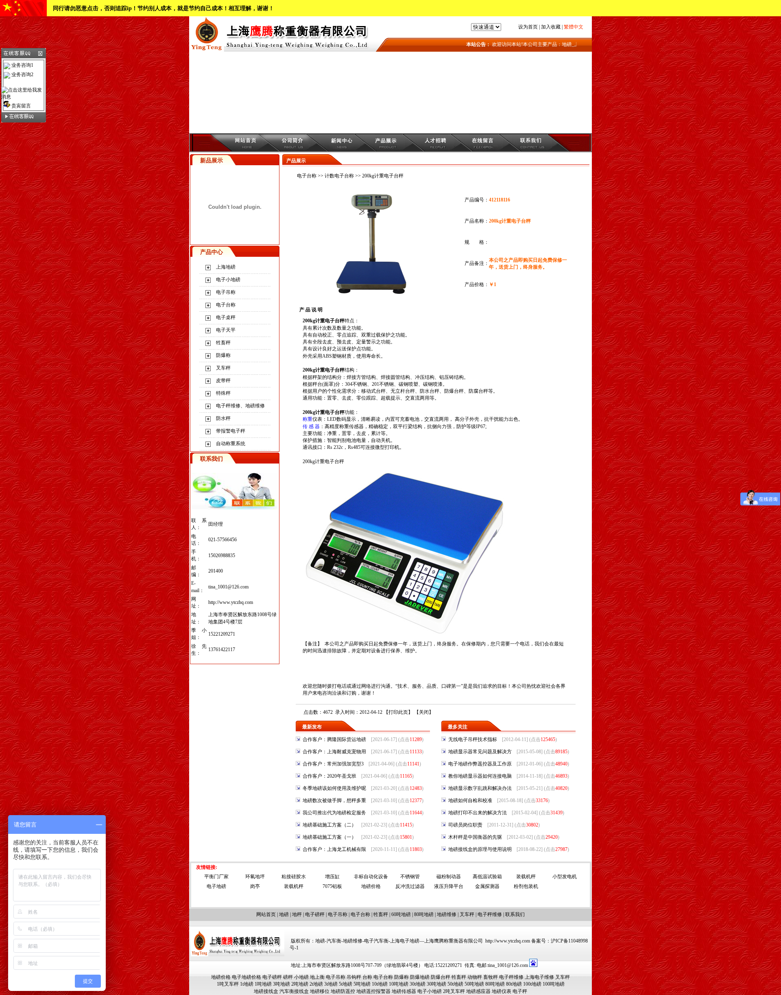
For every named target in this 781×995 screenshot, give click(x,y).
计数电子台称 (339, 176)
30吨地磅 (436, 984)
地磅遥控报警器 (373, 991)
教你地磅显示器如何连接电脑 (480, 776)
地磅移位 (319, 991)
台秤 (381, 391)
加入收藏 (551, 27)
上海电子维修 (539, 977)
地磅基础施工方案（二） (329, 825)
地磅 (284, 914)
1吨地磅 (263, 984)
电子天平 (226, 330)
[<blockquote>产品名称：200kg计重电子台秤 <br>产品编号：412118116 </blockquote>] (376, 294)
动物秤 (474, 977)
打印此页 (398, 712)
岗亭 (255, 886)
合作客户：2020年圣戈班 (329, 776)
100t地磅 (532, 984)
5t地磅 (345, 984)
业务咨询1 (21, 65)
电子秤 (520, 991)
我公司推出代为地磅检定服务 (334, 813)
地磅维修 (446, 914)
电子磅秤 (315, 914)
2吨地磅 (299, 984)
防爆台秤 (440, 977)
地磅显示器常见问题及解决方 (480, 751)
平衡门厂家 (216, 876)
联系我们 (515, 914)
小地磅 (301, 977)
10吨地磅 (398, 984)
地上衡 (317, 977)
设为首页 (528, 27)
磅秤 (288, 977)
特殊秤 (223, 393)
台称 (367, 977)
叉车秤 (223, 368)
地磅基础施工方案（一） (329, 837)
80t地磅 (514, 984)
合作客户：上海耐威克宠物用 (334, 751)
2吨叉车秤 (454, 991)
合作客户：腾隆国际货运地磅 (334, 739)
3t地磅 (331, 984)
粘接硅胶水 (293, 876)
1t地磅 (246, 984)
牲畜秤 (223, 343)
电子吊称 (226, 292)
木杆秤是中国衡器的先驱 (475, 837)
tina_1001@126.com (228, 587)
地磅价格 (371, 886)
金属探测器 (487, 886)
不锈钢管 (410, 876)
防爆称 (223, 355)
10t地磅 (380, 984)
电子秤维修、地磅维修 (240, 406)
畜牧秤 (490, 977)
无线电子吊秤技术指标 (472, 739)
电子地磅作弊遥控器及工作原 (480, 764)
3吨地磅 (281, 984)
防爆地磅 (420, 977)
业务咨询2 (21, 74)
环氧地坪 (255, 876)
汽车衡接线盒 (294, 991)
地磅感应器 (478, 991)
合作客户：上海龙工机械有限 (334, 849)
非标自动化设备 (371, 876)
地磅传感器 (404, 991)
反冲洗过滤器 (410, 886)
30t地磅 (417, 984)
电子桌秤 (226, 317)
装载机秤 (526, 876)
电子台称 (226, 305)
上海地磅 (226, 267)
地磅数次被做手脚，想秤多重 (334, 800)
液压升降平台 (448, 886)
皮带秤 (223, 380)
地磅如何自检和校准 (470, 800)
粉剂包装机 (526, 886)
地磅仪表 (501, 991)
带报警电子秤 (230, 431)
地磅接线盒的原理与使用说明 (480, 849)
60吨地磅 (401, 914)
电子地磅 (216, 886)
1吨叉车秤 (228, 984)
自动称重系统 (230, 443)
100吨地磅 (554, 984)
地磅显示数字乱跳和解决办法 (480, 788)
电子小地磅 (228, 279)
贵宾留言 (20, 106)
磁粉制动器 (448, 876)
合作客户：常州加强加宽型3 (333, 764)
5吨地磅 (362, 984)
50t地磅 (455, 984)
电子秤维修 (490, 914)
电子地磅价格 (246, 977)
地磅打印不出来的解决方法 (477, 813)
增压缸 (332, 876)
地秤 (297, 914)
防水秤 (223, 418)
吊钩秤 (354, 977)
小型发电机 (564, 876)
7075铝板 (332, 886)
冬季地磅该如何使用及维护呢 (334, 788)
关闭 (424, 712)
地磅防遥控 (343, 991)
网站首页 (266, 914)
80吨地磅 (424, 914)
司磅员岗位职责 (465, 825)
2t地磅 (316, 984)
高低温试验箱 (487, 876)
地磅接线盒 (266, 991)
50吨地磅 (474, 984)
